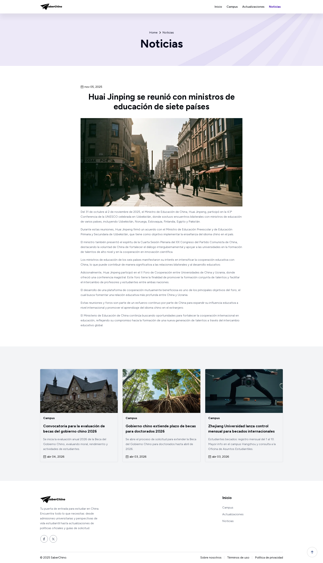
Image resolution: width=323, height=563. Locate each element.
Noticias (275, 6)
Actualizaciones (253, 6)
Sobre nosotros (211, 557)
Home (153, 32)
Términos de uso (238, 557)
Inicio (218, 6)
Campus (232, 6)
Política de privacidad (269, 557)
